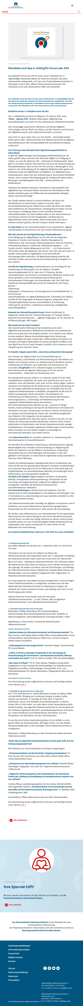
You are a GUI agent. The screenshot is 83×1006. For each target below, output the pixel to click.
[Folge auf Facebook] (45, 968)
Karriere (11, 961)
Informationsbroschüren (19, 949)
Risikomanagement (17, 617)
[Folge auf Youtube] (53, 968)
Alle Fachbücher (20, 820)
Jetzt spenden (15, 905)
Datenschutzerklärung (18, 972)
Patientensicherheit (65, 122)
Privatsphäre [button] (13, 980)
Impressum (13, 976)
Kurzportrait (13, 953)
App (39, 408)
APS (47, 111)
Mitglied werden (15, 957)
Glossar (11, 968)
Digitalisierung (55, 119)
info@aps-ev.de (66, 988)
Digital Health (30, 356)
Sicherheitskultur (40, 787)
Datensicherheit (34, 140)
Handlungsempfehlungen (19, 946)
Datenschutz (14, 493)
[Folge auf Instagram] (49, 968)
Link (23, 684)
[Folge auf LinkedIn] (58, 968)
